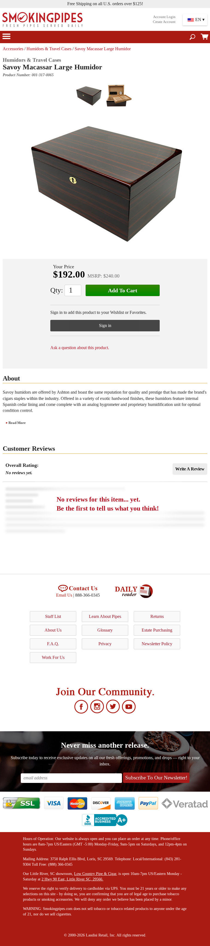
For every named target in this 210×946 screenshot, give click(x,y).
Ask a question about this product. (79, 347)
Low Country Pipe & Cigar (95, 874)
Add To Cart (122, 290)
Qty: (56, 290)
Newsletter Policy (157, 643)
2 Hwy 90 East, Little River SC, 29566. (72, 879)
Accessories (13, 48)
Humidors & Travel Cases (49, 48)
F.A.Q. (53, 643)
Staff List (53, 616)
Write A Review (190, 469)
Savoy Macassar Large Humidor (103, 48)
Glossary (105, 630)
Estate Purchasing (157, 630)
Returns (157, 616)
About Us (53, 630)
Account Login (164, 17)
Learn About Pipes (105, 616)
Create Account (164, 22)
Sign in (105, 325)
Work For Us (53, 657)
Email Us (64, 595)
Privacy (105, 643)
